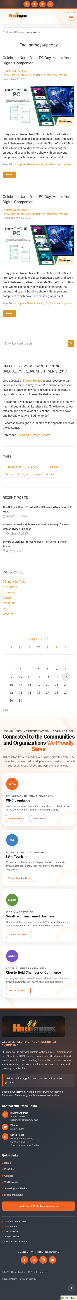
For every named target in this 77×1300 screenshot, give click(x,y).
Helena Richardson (16, 71)
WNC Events (11, 1182)
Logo (38, 474)
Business (30, 75)
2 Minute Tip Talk (14, 75)
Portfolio (9, 1169)
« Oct (6, 709)
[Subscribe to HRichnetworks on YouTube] (52, 1260)
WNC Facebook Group (15, 1221)
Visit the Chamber (18, 990)
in (34, 4)
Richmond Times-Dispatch (34, 435)
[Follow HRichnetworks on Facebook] (24, 1260)
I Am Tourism (11, 1231)
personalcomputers (60, 164)
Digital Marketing (13, 1194)
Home (7, 1162)
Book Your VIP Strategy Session (38, 1206)
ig (42, 4)
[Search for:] (34, 343)
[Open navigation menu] (71, 16)
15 (65, 677)
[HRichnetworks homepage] (33, 16)
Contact (8, 1175)
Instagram (51, 75)
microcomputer (17, 164)
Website (63, 75)
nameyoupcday (35, 164)
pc (46, 164)
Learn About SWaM (19, 934)
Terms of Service (28, 1279)
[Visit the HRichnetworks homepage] (33, 1026)
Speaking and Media (15, 1188)
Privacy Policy (9, 1279)
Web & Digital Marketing (13, 32)
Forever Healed (32, 380)
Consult (40, 75)
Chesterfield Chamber (15, 1241)
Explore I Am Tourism (20, 878)
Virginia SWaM (11, 1236)
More (9, 175)
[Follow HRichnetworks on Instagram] (43, 1260)
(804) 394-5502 (18, 1129)
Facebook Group (17, 818)
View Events (40, 818)
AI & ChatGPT (36, 466)
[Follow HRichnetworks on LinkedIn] (34, 1260)
